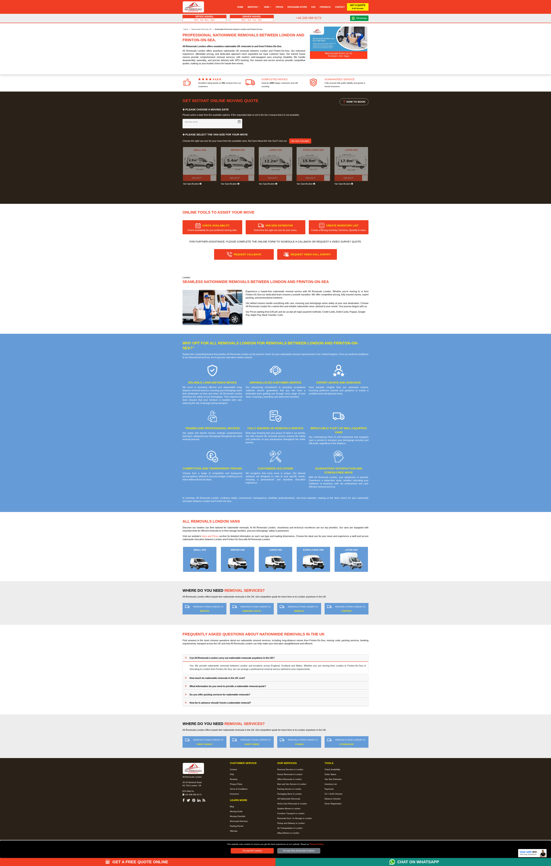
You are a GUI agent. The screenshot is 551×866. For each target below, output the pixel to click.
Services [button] (253, 6)
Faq (313, 6)
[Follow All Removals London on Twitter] (188, 801)
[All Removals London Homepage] (193, 7)
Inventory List (331, 784)
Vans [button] (267, 6)
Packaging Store (297, 6)
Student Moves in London (288, 808)
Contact (340, 6)
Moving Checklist (237, 816)
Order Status (330, 774)
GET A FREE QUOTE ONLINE (139, 862)
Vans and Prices (210, 536)
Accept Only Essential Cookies (299, 850)
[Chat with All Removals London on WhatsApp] (393, 862)
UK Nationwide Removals (288, 799)
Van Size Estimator (333, 779)
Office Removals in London (289, 779)
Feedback (325, 6)
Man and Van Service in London (291, 784)
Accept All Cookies (252, 850)
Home (240, 6)
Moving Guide (236, 811)
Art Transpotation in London (289, 828)
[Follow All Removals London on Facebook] (184, 801)
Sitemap (233, 831)
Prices (279, 6)
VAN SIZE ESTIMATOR (275, 227)
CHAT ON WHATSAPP (418, 862)
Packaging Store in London (289, 794)
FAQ (232, 774)
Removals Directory (239, 821)
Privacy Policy (317, 844)
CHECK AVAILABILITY (212, 227)
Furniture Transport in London (290, 813)
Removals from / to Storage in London (294, 818)
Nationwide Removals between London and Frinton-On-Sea (239, 29)
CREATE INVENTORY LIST (338, 227)
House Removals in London (289, 774)
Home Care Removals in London (292, 803)
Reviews (233, 779)
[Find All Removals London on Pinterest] (193, 801)
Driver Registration (333, 803)
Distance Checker (333, 799)
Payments (329, 789)
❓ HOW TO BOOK (354, 101)
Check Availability (332, 769)
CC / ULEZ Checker (334, 794)
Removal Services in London (290, 769)
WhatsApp (361, 18)
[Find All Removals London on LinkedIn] (198, 801)
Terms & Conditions (239, 789)
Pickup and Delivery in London (291, 823)
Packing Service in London (289, 789)
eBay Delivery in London (288, 833)
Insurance (234, 794)
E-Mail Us (189, 791)
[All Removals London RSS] (203, 801)
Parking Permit (236, 826)
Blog (232, 806)
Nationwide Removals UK (201, 29)
